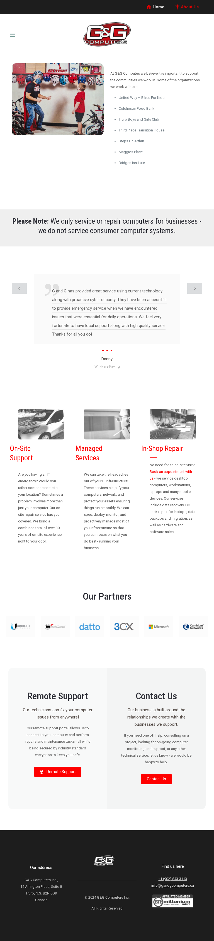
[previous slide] (19, 288)
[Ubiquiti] (20, 626)
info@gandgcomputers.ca (172, 885)
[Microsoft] (159, 626)
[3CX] (124, 626)
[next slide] (194, 288)
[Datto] (89, 626)
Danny (107, 358)
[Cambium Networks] (193, 626)
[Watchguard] (55, 626)
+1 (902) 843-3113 (172, 879)
